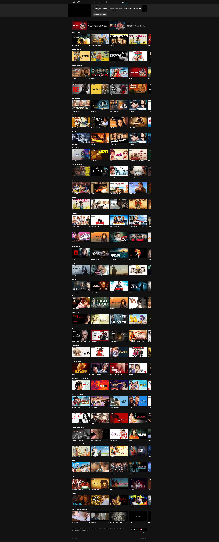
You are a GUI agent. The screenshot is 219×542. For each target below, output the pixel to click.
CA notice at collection (114, 528)
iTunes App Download (134, 529)
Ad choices (122, 528)
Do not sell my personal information (82, 530)
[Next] (147, 39)
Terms (100, 528)
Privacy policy (105, 528)
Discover (79, 528)
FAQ (73, 530)
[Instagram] (140, 532)
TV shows (91, 528)
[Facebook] (143, 532)
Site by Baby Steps (143, 538)
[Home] (76, 2)
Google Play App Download (143, 529)
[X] (146, 532)
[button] (100, 14)
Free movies (84, 528)
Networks (96, 528)
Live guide (74, 528)
